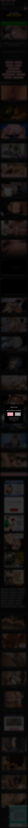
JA (10, 414)
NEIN (17, 414)
